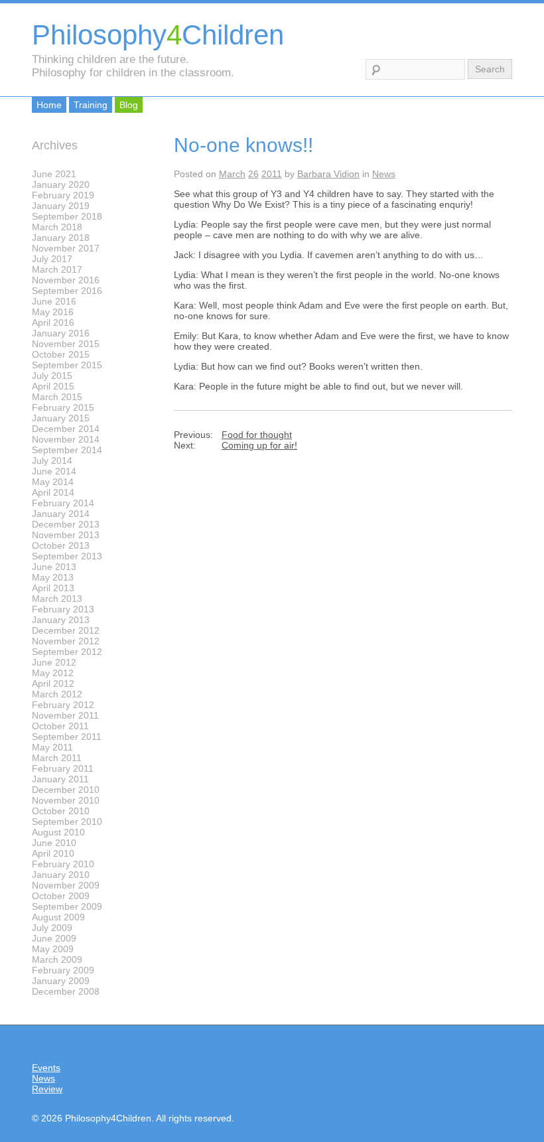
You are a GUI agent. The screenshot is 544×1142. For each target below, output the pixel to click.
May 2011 (52, 747)
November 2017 (66, 248)
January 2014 (61, 513)
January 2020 (61, 184)
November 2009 (66, 885)
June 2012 (54, 662)
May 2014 (53, 481)
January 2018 (61, 237)
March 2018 (57, 227)
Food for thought (257, 434)
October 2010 (61, 811)
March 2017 (57, 269)
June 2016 (54, 301)
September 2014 (67, 450)
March (232, 174)
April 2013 (53, 588)
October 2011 (60, 726)
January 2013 (61, 619)
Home (49, 105)
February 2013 (63, 609)
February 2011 (63, 768)
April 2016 (53, 322)
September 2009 (67, 906)
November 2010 (66, 800)
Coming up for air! (259, 445)
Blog (128, 105)
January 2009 (61, 980)
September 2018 (67, 216)
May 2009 (53, 949)
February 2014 (63, 503)
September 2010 (67, 821)
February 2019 (63, 195)
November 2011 (65, 715)
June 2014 (54, 471)
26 (253, 174)
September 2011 (67, 736)
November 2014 (66, 439)
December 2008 (66, 991)
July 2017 (52, 258)
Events (46, 1067)
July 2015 (52, 375)
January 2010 (61, 874)
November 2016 (66, 280)
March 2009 (57, 959)
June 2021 (54, 174)
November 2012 (66, 641)
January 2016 (61, 333)
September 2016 (67, 290)
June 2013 (54, 566)
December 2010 (66, 789)
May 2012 (53, 673)
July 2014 (52, 460)
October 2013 (61, 545)
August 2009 (58, 917)
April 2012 (53, 683)
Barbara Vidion (328, 174)
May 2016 (53, 312)
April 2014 (53, 492)
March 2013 (57, 598)
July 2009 (52, 927)
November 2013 (66, 535)
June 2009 (54, 938)
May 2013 (53, 577)
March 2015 (57, 397)
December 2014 (66, 428)
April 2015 (53, 386)
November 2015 (66, 343)
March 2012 (57, 694)
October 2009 (61, 896)
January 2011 (60, 779)
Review (47, 1089)
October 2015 (61, 354)
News (383, 174)
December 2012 (66, 630)
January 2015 (61, 418)
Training (90, 105)
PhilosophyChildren (158, 34)
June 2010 (54, 842)
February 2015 (63, 407)
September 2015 (67, 365)
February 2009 (63, 970)
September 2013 (67, 556)
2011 (271, 174)
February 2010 (63, 864)
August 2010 (58, 832)
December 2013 (66, 524)
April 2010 (53, 853)
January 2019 (61, 205)
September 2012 (67, 651)
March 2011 (57, 757)
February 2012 (63, 704)
